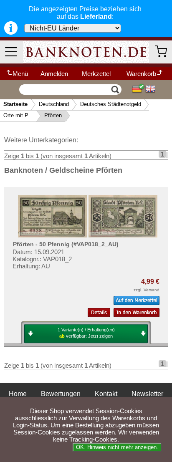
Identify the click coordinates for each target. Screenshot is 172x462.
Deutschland (54, 104)
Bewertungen (61, 393)
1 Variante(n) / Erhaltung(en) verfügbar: (86, 332)
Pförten (53, 115)
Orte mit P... (18, 115)
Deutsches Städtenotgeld (110, 104)
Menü (20, 73)
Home (18, 393)
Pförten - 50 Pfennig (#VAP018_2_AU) (66, 244)
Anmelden (54, 73)
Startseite (15, 104)
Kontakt (106, 393)
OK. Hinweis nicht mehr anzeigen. (117, 447)
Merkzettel (96, 73)
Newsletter (147, 393)
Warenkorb (141, 73)
